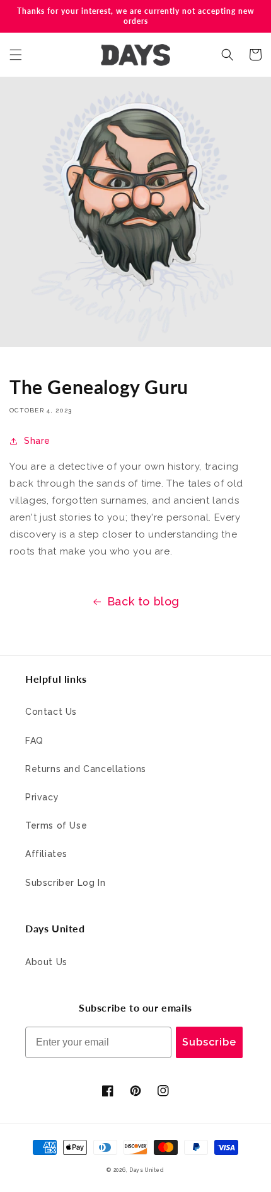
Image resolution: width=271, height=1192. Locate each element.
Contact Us (51, 712)
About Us (46, 962)
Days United (146, 1170)
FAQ (34, 741)
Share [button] (37, 441)
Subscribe (209, 1042)
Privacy (42, 797)
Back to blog (143, 601)
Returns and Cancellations (85, 769)
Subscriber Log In (65, 883)
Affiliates (46, 854)
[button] (16, 55)
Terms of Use (56, 825)
